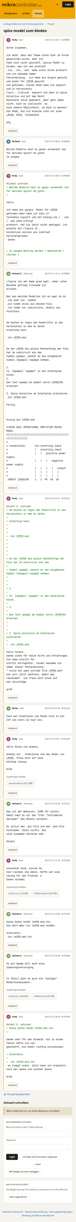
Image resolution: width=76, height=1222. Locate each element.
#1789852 (65, 273)
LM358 (29, 81)
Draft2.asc (13, 996)
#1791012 (65, 498)
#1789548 (65, 175)
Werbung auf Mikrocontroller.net (38, 1215)
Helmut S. (17, 273)
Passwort (11, 1140)
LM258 (9, 115)
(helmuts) (28, 273)
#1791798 (65, 914)
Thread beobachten (18, 1094)
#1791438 (65, 860)
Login (68, 4)
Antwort (12, 131)
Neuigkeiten (10, 13)
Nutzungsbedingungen (60, 1211)
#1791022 (65, 708)
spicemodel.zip (16, 783)
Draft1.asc (13, 893)
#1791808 (65, 955)
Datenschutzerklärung (36, 1211)
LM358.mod (39, 996)
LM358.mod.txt (41, 893)
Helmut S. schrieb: (19, 506)
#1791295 (65, 738)
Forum (38, 13)
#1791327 (65, 803)
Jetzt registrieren (18, 1197)
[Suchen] (57, 4)
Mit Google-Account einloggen (24, 1171)
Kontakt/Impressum (12, 1211)
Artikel (26, 13)
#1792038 (65, 1016)
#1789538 (65, 141)
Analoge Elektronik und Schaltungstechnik (24, 24)
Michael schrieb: (17, 183)
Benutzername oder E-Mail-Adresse (24, 1127)
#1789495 (65, 39)
